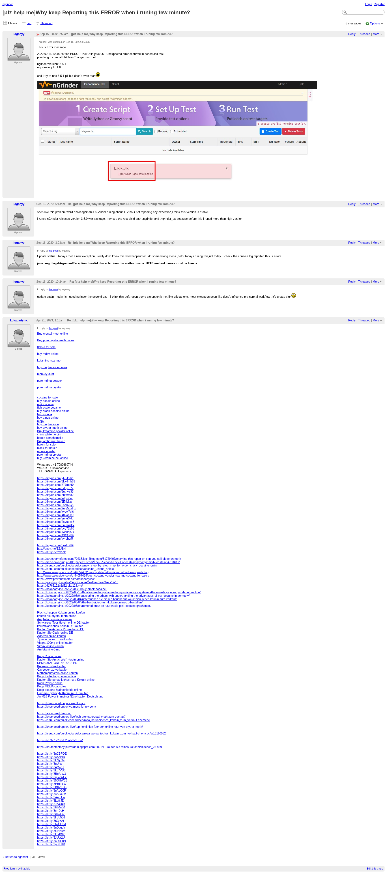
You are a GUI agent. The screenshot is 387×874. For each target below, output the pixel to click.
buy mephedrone (48, 424)
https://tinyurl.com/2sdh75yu (55, 505)
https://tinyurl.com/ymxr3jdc (55, 518)
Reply (352, 34)
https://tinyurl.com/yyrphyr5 (55, 538)
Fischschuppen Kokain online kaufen (61, 612)
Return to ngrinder (16, 857)
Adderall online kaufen (51, 636)
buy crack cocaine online (53, 411)
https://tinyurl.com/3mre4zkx (55, 525)
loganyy (18, 34)
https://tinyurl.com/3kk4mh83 (56, 481)
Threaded (46, 23)
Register (379, 4)
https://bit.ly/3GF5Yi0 (51, 807)
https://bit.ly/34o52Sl (50, 767)
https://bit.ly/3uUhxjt (50, 763)
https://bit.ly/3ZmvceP (51, 552)
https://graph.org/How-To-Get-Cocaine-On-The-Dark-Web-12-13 (77, 582)
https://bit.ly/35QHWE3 (52, 780)
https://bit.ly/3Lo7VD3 (51, 770)
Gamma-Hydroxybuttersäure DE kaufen (62, 693)
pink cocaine (45, 404)
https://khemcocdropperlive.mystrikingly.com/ (66, 706)
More (376, 34)
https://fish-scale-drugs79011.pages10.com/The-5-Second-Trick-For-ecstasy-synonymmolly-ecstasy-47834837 (108, 562)
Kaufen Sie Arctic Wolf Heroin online (60, 659)
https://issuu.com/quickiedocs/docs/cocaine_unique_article (75, 568)
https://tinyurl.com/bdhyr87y (55, 488)
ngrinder (7, 4)
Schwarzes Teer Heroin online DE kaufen (63, 622)
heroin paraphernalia (50, 437)
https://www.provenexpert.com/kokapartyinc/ (66, 579)
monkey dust (45, 374)
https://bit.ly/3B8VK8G (52, 787)
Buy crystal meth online (52, 333)
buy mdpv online (47, 353)
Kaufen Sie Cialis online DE (55, 632)
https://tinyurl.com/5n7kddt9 (55, 545)
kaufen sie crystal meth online (56, 616)
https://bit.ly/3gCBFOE (52, 753)
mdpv (40, 421)
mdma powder (46, 451)
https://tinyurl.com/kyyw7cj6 (55, 511)
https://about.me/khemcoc (54, 713)
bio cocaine (44, 414)
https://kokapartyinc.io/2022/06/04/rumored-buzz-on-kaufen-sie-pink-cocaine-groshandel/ (94, 605)
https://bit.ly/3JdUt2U (51, 837)
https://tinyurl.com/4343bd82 (55, 535)
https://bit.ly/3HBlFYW (51, 784)
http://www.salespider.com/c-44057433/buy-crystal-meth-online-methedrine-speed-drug (92, 572)
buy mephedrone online (52, 367)
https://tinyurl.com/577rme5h (55, 485)
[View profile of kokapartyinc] (18, 344)
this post (53, 250)
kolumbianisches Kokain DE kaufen (60, 626)
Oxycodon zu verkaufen (52, 669)
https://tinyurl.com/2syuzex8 (55, 521)
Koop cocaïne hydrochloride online (59, 689)
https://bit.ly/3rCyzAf (50, 820)
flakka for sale (46, 347)
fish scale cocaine (49, 407)
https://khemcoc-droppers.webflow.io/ (61, 703)
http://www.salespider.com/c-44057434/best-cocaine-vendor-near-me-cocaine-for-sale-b (93, 575)
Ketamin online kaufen (51, 666)
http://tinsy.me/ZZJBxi (51, 548)
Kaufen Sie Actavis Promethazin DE (60, 629)
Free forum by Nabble (17, 868)
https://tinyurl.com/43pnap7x (55, 532)
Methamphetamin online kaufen (57, 673)
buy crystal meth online (52, 427)
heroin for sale (46, 444)
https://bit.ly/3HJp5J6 (51, 817)
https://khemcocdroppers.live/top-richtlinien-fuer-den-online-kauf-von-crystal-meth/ (90, 726)
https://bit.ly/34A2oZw (51, 794)
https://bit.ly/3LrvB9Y (51, 834)
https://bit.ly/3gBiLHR (51, 844)
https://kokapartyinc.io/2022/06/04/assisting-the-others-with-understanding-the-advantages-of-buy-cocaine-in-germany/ (113, 595)
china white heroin (48, 434)
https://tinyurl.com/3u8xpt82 (55, 495)
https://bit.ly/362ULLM (51, 824)
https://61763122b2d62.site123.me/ (60, 585)
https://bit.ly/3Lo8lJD (50, 800)
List (29, 23)
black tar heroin (47, 448)
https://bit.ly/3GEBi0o (51, 831)
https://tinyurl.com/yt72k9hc (55, 478)
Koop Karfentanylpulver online (56, 676)
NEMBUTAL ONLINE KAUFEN (57, 663)
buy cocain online (48, 401)
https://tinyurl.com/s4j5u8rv (55, 498)
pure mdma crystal (49, 387)
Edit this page (375, 868)
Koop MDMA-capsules (51, 686)
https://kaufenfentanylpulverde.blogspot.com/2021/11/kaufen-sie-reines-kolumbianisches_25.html (100, 747)
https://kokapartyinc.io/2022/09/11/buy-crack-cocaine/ (72, 589)
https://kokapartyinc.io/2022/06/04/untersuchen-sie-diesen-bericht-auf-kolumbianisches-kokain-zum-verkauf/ (107, 599)
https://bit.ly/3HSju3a (50, 760)
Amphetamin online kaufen (54, 619)
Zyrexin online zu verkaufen (55, 639)
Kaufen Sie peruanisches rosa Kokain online (66, 679)
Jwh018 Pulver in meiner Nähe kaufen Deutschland (70, 696)
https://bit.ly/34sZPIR (51, 757)
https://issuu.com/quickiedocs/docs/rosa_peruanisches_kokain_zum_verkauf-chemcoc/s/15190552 (101, 733)
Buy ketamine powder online (55, 431)
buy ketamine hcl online (52, 458)
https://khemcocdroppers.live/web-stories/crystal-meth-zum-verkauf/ (81, 716)
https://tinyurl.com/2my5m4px (56, 508)
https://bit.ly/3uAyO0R (51, 790)
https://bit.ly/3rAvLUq (51, 797)
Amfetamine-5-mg (48, 649)
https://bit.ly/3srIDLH (50, 810)
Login (368, 4)
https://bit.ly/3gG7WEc (52, 777)
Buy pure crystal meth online (55, 340)
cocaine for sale (47, 397)
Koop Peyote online (49, 683)
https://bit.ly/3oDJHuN (51, 841)
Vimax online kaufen (50, 646)
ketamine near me (48, 360)
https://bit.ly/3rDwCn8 (51, 814)
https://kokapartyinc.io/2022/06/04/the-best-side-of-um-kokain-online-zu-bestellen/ (90, 602)
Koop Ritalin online (49, 656)
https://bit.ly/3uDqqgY (51, 827)
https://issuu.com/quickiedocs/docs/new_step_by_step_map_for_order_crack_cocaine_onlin (97, 565)
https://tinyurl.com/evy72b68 (55, 528)
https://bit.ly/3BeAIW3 (51, 773)
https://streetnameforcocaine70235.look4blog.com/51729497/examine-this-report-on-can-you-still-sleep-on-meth (109, 558)
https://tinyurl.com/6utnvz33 (55, 491)
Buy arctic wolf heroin (51, 441)
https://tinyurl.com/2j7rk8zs (55, 501)
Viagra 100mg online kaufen (55, 642)
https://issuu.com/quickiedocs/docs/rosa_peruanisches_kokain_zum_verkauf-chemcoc (93, 720)
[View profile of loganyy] (18, 58)
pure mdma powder (49, 380)
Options (375, 23)
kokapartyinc (19, 320)
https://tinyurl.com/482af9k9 (55, 515)
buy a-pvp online (47, 417)
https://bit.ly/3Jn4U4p (51, 804)
